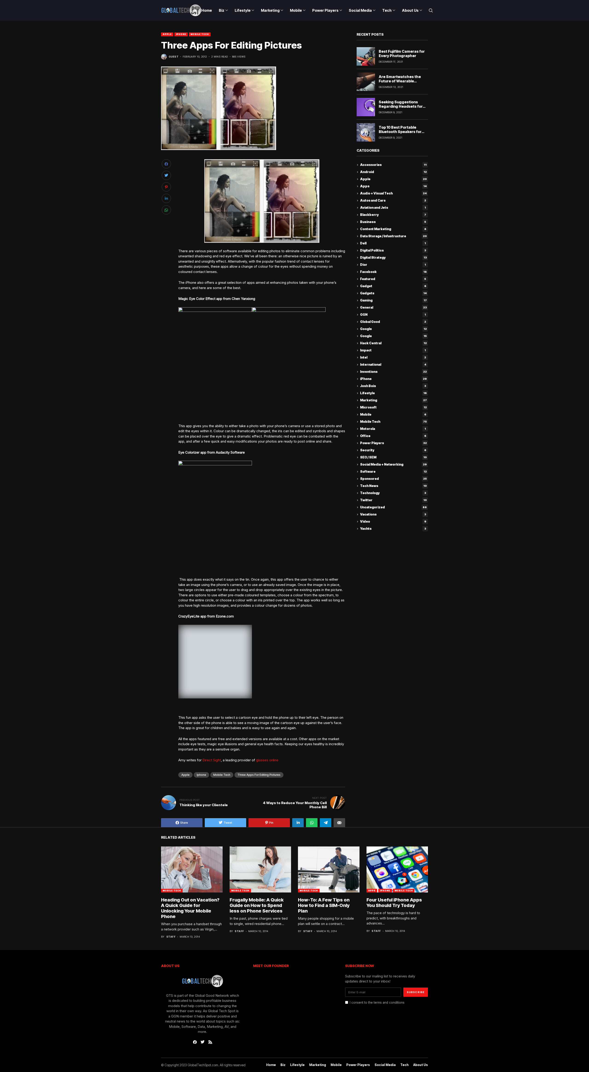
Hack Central (393, 343)
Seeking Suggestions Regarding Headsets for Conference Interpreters (401, 106)
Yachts (393, 529)
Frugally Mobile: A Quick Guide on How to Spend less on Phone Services (257, 905)
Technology (393, 493)
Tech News (393, 486)
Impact (393, 350)
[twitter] (203, 1042)
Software (393, 472)
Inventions (393, 372)
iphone (201, 774)
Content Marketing (393, 229)
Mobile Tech (200, 34)
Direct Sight (211, 760)
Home (271, 1065)
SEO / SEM (393, 457)
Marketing (393, 400)
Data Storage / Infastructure (393, 236)
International (393, 365)
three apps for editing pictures (258, 774)
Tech (404, 1065)
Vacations (393, 514)
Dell (393, 243)
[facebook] (195, 1042)
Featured (393, 279)
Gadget (393, 286)
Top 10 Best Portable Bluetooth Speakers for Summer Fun (400, 131)
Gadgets (393, 293)
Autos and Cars (393, 201)
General (393, 308)
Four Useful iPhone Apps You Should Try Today (394, 902)
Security (393, 450)
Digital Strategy (393, 258)
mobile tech (221, 774)
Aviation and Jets (393, 208)
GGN (393, 315)
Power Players (393, 443)
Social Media (385, 1065)
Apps (393, 186)
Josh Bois (393, 386)
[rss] (210, 1042)
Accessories (393, 165)
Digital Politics (393, 250)
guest (174, 56)
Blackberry (393, 215)
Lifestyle (393, 393)
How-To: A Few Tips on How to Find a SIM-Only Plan (323, 905)
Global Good (393, 322)
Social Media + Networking (393, 464)
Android (393, 172)
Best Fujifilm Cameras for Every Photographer (402, 53)
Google (393, 329)
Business (393, 222)
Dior (393, 265)
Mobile (393, 415)
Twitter (393, 500)
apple (185, 774)
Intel (393, 357)
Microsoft (393, 407)
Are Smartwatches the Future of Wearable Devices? (400, 81)
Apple (167, 34)
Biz (283, 1065)
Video (393, 522)
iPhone (181, 34)
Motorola (393, 429)
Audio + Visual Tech (393, 193)
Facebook (393, 272)
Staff (171, 936)
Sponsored (393, 479)
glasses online (267, 760)
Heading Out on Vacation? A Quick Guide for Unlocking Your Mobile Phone (190, 908)
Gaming (393, 300)
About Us (420, 1065)
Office (393, 436)
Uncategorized (393, 507)
